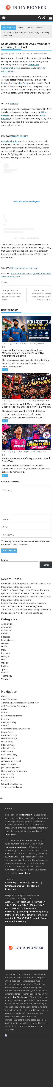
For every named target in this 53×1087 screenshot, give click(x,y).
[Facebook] (10, 882)
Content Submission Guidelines (15, 728)
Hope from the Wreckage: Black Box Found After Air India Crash (11, 295)
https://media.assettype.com (23, 268)
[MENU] (50, 17)
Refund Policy (7, 777)
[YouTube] (32, 885)
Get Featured (7, 758)
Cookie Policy (7, 732)
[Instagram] (10, 889)
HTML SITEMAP (8, 764)
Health (4, 646)
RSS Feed (20, 921)
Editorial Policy (8, 745)
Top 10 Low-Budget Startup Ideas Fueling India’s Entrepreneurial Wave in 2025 (41, 295)
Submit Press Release (11, 783)
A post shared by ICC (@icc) (26, 238)
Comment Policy (8, 722)
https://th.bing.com (19, 135)
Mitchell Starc (7, 83)
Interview (5, 653)
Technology (6, 675)
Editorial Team (8, 748)
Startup (4, 672)
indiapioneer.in (25, 814)
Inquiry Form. (24, 873)
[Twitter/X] (35, 882)
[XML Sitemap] (32, 918)
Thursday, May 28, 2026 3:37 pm (16, 451)
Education (5, 636)
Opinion (4, 662)
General (5, 643)
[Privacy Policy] (20, 905)
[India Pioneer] (3, 17)
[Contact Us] (23, 901)
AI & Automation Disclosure (14, 706)
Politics (4, 666)
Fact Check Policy (9, 754)
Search (4, 560)
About (4, 696)
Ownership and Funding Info (14, 771)
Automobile (6, 627)
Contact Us (14, 869)
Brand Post (6, 630)
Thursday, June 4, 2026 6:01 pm (16, 343)
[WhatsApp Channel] (15, 885)
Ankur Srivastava (16, 856)
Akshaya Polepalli (38, 343)
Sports (5, 282)
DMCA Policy (7, 741)
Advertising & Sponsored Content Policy (20, 702)
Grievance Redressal (11, 761)
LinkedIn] (22, 882)
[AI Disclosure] (12, 914)
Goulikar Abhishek (40, 54)
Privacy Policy (7, 774)
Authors (5, 712)
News (4, 659)
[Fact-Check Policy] (14, 908)
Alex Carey (23, 83)
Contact (4, 725)
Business (5, 633)
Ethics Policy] (37, 905)
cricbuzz (14, 103)
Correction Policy (9, 735)
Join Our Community (10, 767)
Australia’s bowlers (10, 141)
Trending (5, 679)
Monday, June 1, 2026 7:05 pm (15, 400)
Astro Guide (6, 623)
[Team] (20, 918)
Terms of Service (26, 1026)
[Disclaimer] (27, 914)
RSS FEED (5, 780)
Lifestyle (5, 656)
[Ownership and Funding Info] (31, 911)
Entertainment (8, 640)
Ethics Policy (7, 751)
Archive (4, 709)
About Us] (10, 901)
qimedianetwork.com (17, 847)
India (3, 649)
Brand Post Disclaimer (11, 715)
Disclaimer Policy (9, 738)
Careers (5, 719)
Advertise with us (9, 699)
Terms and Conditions (11, 787)
